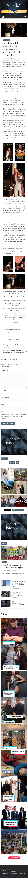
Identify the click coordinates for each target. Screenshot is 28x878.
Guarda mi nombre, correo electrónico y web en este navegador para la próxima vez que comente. (14, 416)
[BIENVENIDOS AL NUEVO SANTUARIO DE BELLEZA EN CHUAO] (7, 474)
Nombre (4, 390)
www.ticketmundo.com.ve (18, 314)
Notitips (4, 561)
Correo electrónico (6, 397)
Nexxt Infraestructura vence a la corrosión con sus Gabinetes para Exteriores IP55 (18, 584)
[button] (14, 631)
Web (2, 404)
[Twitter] (10, 462)
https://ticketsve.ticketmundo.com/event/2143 (14, 326)
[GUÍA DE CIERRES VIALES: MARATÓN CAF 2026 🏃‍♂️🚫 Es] (20, 474)
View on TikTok (14, 857)
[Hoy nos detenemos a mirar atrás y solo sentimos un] (20, 501)
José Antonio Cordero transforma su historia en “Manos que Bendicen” (18, 594)
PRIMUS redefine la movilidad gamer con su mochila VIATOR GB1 (18, 603)
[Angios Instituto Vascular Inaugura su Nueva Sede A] (7, 501)
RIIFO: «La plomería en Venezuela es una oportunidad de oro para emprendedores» (13, 351)
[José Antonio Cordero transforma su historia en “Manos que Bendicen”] (5, 595)
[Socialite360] (3, 16)
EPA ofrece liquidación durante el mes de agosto (12, 566)
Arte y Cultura (6, 39)
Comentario (5, 370)
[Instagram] (13, 462)
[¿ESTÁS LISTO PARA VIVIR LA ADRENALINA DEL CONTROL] (7, 487)
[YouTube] (17, 462)
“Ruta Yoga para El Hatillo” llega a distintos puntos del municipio (14, 346)
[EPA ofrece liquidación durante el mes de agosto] (14, 553)
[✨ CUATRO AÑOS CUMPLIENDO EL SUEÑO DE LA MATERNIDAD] (20, 487)
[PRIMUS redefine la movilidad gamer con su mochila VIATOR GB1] (5, 604)
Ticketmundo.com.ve (11, 91)
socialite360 (14, 58)
